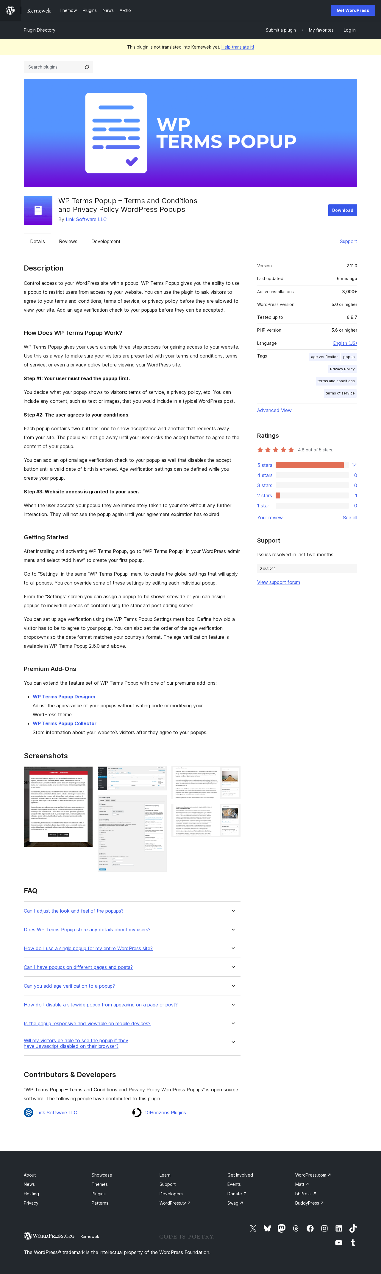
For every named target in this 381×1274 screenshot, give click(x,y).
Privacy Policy (342, 369)
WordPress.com (313, 1174)
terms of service (340, 393)
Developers (171, 1193)
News (29, 1184)
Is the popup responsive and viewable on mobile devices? (87, 1023)
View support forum (278, 582)
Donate (237, 1193)
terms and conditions (336, 381)
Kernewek (90, 1236)
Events (234, 1184)
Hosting (31, 1193)
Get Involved (240, 1174)
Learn (165, 1174)
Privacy (31, 1202)
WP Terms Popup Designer (64, 697)
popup (349, 357)
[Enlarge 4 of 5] (232, 774)
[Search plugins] (87, 67)
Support (348, 241)
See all (350, 518)
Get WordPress (353, 10)
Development (106, 241)
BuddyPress (309, 1202)
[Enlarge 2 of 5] (159, 774)
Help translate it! (237, 46)
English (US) (345, 343)
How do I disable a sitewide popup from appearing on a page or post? (101, 1005)
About (30, 1174)
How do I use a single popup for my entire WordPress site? (88, 948)
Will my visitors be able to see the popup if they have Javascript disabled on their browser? (76, 1043)
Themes (100, 1184)
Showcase (102, 1174)
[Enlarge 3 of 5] (159, 803)
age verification (324, 357)
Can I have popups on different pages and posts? (78, 967)
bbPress (306, 1193)
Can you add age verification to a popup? (69, 986)
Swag (235, 1202)
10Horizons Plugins (165, 1112)
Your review (270, 518)
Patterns (100, 1202)
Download (342, 210)
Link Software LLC (86, 219)
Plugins (99, 1193)
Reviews (68, 241)
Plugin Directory (39, 29)
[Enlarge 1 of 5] (85, 774)
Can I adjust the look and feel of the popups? (74, 911)
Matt (302, 1184)
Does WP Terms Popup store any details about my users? (87, 930)
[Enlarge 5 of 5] (232, 812)
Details (37, 241)
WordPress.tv (175, 1202)
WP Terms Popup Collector (64, 723)
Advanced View (274, 410)
